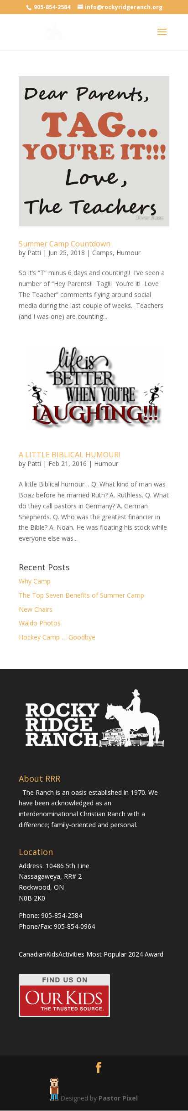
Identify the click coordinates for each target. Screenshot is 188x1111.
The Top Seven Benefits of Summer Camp (81, 595)
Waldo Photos (40, 623)
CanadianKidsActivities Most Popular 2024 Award (91, 954)
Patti (34, 252)
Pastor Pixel (118, 1098)
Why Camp (35, 581)
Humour (128, 252)
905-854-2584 (53, 7)
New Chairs (35, 609)
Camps (102, 252)
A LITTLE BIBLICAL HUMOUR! (69, 455)
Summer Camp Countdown (64, 244)
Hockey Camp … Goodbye (57, 637)
